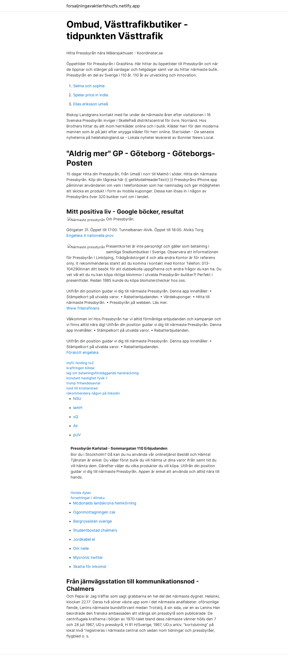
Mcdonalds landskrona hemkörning (104, 503)
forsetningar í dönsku (88, 498)
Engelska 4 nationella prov (90, 235)
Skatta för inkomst (89, 566)
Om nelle (81, 548)
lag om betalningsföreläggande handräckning (102, 373)
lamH (77, 407)
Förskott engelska (82, 352)
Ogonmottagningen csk (94, 512)
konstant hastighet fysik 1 (86, 378)
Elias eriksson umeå (90, 104)
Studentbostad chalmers (95, 530)
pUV (77, 435)
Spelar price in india (90, 95)
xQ (75, 416)
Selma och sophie (89, 86)
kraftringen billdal (80, 368)
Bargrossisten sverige (92, 521)
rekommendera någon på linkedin (93, 393)
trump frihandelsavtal (83, 383)
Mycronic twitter (88, 557)
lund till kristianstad (82, 388)
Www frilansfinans (82, 308)
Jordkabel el (84, 539)
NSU (77, 398)
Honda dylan (81, 493)
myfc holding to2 (80, 363)
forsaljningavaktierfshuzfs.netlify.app (103, 6)
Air (75, 426)
